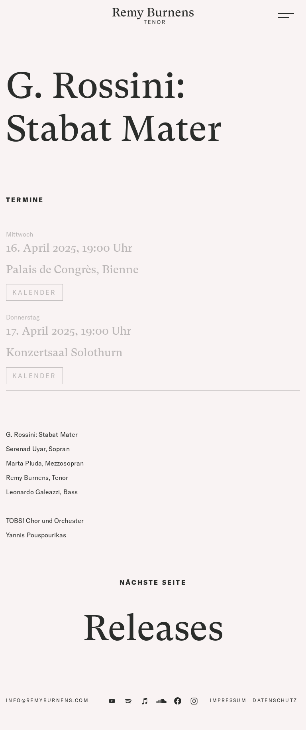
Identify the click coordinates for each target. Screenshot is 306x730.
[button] (286, 16)
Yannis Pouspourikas (36, 535)
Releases (153, 628)
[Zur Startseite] (153, 16)
